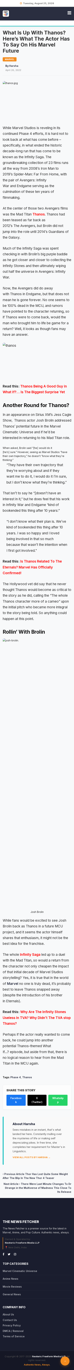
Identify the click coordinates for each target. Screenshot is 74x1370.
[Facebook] (3, 1254)
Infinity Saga (30, 955)
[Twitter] (9, 1254)
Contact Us (10, 1320)
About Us (8, 1314)
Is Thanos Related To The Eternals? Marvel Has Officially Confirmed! (32, 567)
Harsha (13, 65)
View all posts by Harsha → (31, 1157)
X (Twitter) (37, 1100)
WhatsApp (58, 1100)
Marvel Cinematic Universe (20, 1271)
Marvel (12, 984)
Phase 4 (15, 1077)
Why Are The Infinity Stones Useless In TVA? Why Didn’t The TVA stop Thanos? (37, 1018)
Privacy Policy (12, 1325)
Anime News (10, 1278)
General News (12, 1294)
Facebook (16, 1100)
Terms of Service (14, 1336)
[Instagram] (15, 1254)
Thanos (39, 214)
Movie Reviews (12, 1286)
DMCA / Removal (13, 1330)
